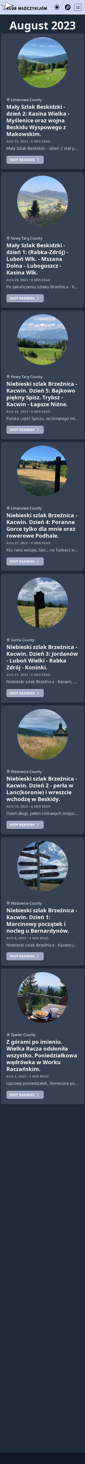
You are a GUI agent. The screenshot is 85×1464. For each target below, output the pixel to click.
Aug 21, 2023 (17, 675)
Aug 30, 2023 (17, 141)
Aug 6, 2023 (16, 1076)
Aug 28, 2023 (17, 411)
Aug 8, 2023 (16, 938)
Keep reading (22, 160)
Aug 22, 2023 (17, 543)
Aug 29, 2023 (17, 280)
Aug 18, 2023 (17, 806)
